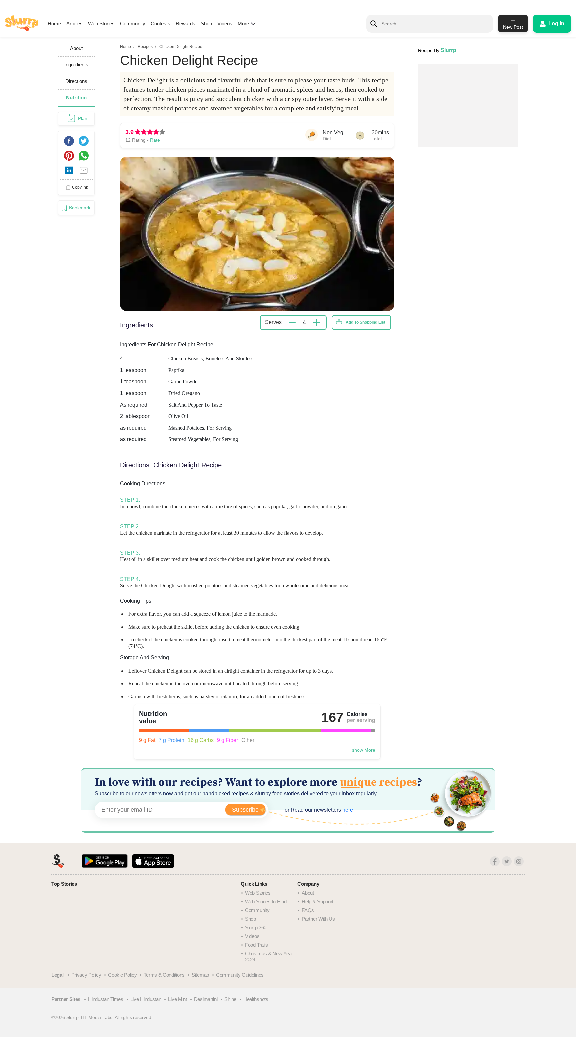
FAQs (308, 910)
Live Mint (177, 999)
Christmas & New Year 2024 (269, 956)
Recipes (145, 46)
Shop (206, 23)
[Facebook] (495, 861)
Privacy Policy (86, 975)
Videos (224, 23)
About (308, 893)
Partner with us (318, 919)
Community (132, 23)
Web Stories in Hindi (266, 901)
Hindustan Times (105, 999)
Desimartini (206, 999)
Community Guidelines (240, 975)
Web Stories (101, 23)
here (347, 810)
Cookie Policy (122, 975)
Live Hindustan (145, 999)
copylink (80, 187)
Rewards (185, 23)
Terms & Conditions (164, 975)
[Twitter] (507, 861)
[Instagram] (519, 861)
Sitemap (200, 975)
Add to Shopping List (365, 322)
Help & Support (317, 901)
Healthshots (255, 999)
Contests (160, 23)
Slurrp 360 (255, 927)
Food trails (256, 945)
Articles (74, 23)
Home (54, 23)
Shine (230, 999)
